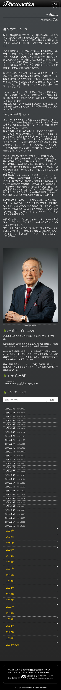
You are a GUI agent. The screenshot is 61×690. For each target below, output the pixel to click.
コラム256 (10, 525)
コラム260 (10, 510)
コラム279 (10, 436)
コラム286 (10, 408)
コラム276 (10, 448)
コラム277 (10, 444)
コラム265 (10, 490)
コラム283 (10, 420)
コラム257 (10, 522)
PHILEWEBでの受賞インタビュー (21, 383)
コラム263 (10, 498)
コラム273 (10, 459)
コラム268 (10, 479)
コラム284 (10, 416)
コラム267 (10, 483)
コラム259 (10, 514)
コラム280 (10, 432)
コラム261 (10, 506)
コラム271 (10, 467)
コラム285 (10, 412)
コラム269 (10, 475)
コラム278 (10, 440)
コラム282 (10, 424)
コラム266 (10, 486)
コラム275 (10, 451)
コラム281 (10, 428)
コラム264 (10, 494)
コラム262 (10, 502)
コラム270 (10, 471)
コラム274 (10, 455)
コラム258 (10, 518)
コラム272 (10, 463)
